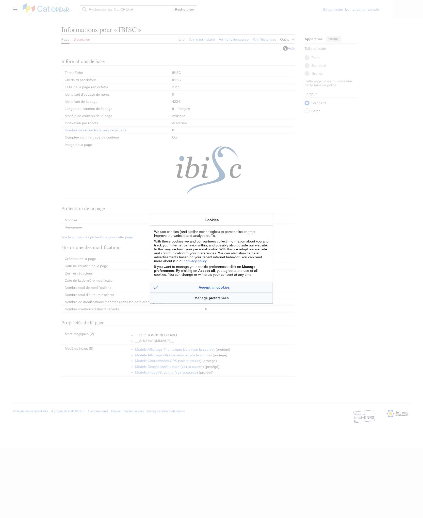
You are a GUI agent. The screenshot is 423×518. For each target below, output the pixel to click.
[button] (211, 287)
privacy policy (196, 261)
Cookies (212, 220)
